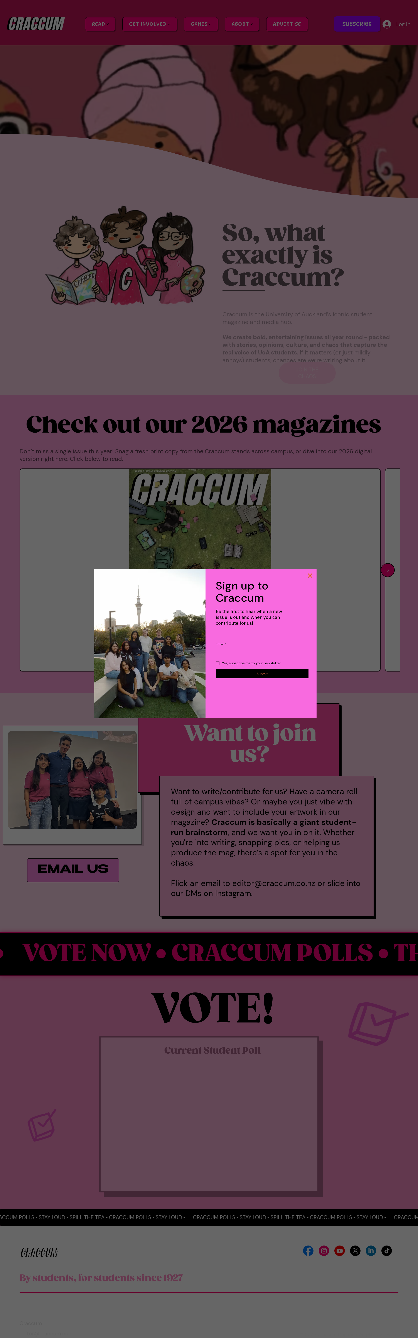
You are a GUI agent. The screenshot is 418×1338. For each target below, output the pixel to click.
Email (221, 644)
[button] (310, 575)
